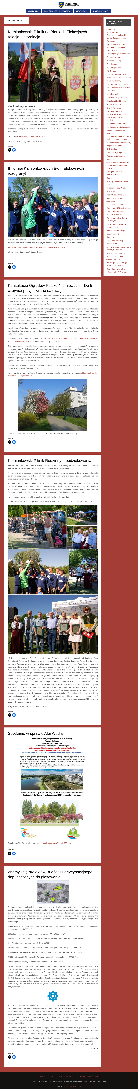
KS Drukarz (111, 71)
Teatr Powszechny (114, 81)
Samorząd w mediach (115, 198)
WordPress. (77, 1086)
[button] (37, 527)
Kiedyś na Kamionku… (115, 111)
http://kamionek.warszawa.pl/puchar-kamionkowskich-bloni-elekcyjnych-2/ (36, 247)
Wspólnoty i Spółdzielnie (116, 101)
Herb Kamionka (112, 149)
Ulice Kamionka (113, 94)
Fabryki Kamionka (114, 104)
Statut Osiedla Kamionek (116, 195)
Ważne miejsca (112, 32)
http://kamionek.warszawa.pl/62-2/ (32, 137)
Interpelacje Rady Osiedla (116, 188)
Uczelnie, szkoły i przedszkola (118, 98)
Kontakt (109, 178)
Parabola (67, 1086)
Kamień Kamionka (113, 260)
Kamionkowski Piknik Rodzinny (119, 208)
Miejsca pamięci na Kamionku (118, 54)
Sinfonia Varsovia (113, 57)
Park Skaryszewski (114, 67)
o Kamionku (110, 29)
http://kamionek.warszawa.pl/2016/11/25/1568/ (53, 843)
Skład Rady (111, 191)
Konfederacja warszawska (117, 124)
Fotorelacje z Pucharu (115, 205)
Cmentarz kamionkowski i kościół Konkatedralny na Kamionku (116, 38)
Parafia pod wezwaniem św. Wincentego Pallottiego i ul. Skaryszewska (117, 47)
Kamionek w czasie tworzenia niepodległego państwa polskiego (118, 130)
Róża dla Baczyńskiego (116, 231)
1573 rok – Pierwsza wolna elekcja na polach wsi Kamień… (117, 117)
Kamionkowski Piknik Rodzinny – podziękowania (49, 460)
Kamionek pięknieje (114, 153)
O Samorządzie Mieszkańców (117, 162)
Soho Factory (112, 64)
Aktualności (110, 202)
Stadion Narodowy (114, 61)
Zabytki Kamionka (114, 108)
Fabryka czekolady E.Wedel (117, 84)
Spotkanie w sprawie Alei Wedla (35, 733)
